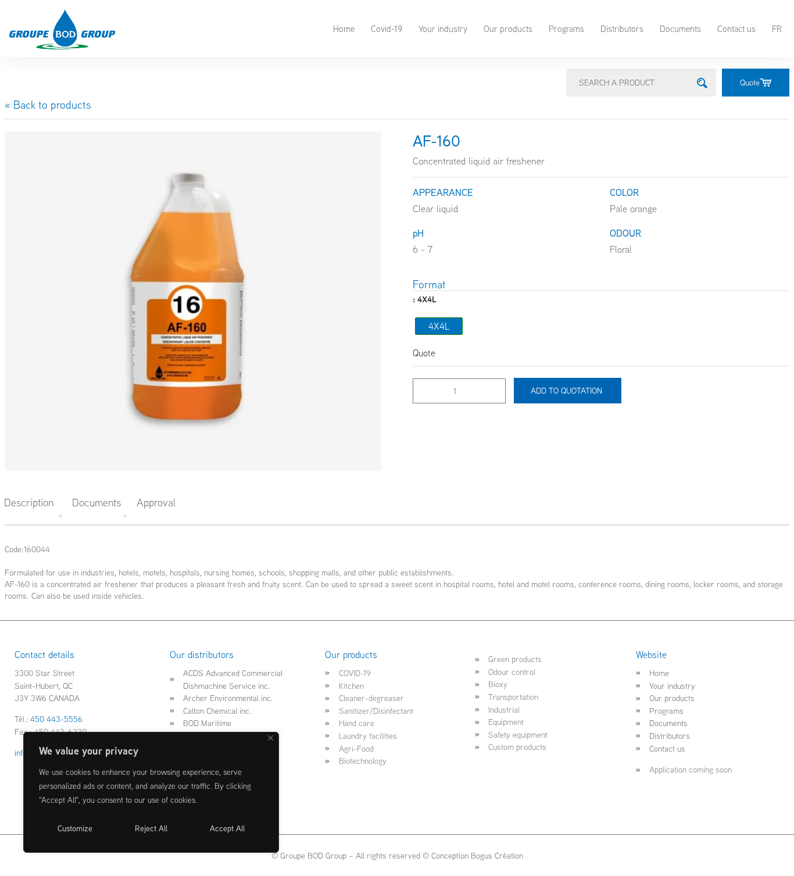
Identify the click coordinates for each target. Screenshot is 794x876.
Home (344, 28)
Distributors (621, 28)
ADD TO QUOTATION (568, 390)
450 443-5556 (56, 718)
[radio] (439, 326)
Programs (566, 28)
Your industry (443, 28)
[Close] (270, 738)
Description (28, 502)
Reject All (151, 828)
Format (429, 284)
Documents (680, 28)
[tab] (33, 502)
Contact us (736, 28)
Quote (750, 82)
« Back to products (48, 104)
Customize (75, 828)
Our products (508, 28)
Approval (156, 502)
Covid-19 (386, 28)
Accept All (227, 828)
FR (777, 28)
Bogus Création (497, 855)
